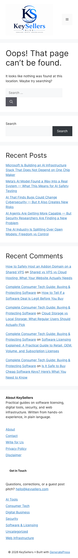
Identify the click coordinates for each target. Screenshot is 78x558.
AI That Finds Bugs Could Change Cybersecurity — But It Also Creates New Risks (37, 202)
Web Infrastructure (20, 538)
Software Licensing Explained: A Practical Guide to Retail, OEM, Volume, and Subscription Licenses (39, 345)
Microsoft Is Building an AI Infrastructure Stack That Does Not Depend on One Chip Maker (38, 170)
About (10, 429)
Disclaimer (13, 455)
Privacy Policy (16, 449)
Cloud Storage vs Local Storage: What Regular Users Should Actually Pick (38, 319)
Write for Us (15, 442)
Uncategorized (17, 531)
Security (12, 519)
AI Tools (12, 499)
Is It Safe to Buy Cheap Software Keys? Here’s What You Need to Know (36, 371)
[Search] (11, 101)
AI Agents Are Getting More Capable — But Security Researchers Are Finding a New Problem (38, 218)
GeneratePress (60, 552)
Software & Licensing (22, 525)
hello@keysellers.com (32, 489)
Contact (12, 436)
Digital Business (18, 512)
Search (11, 124)
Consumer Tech (18, 506)
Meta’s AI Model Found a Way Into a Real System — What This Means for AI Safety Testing (37, 186)
